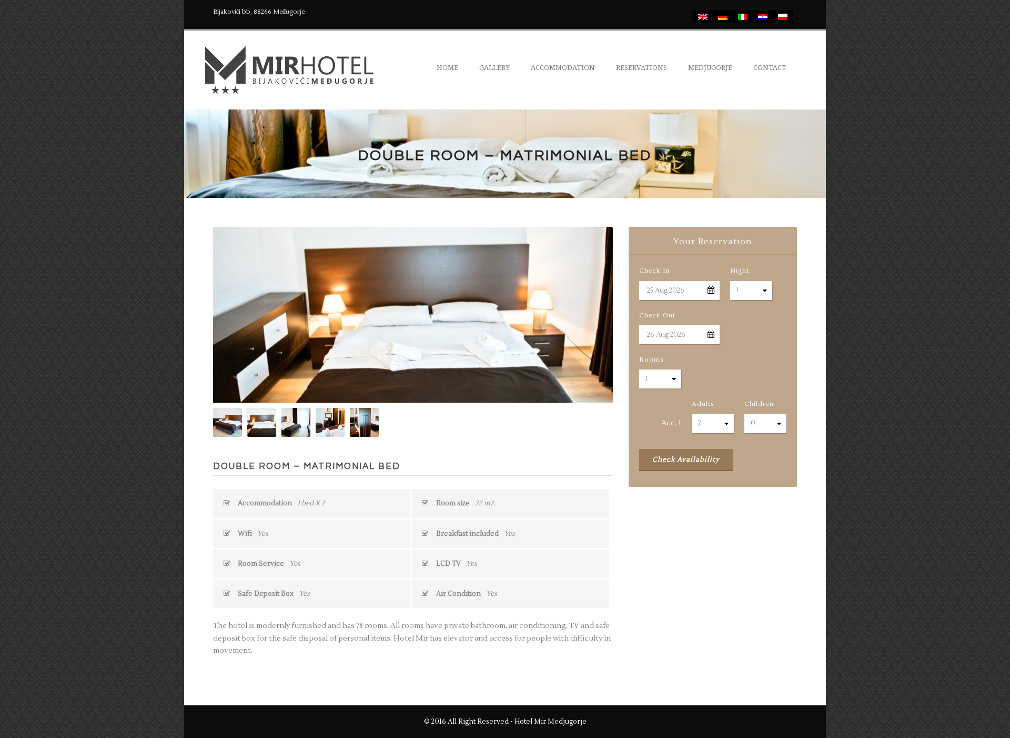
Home (447, 68)
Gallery (494, 68)
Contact (769, 68)
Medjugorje (710, 68)
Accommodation (563, 68)
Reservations (641, 68)
